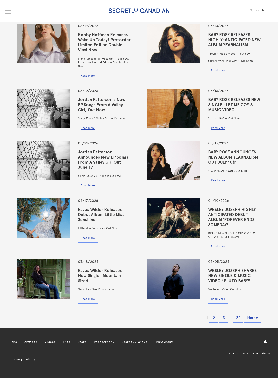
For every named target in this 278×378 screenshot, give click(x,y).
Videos (50, 342)
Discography (104, 342)
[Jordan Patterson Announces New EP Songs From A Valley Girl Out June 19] (43, 160)
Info (66, 342)
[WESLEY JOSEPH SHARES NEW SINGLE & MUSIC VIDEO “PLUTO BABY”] (173, 279)
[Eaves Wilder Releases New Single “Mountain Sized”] (43, 279)
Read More (88, 75)
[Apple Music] (265, 341)
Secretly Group (134, 342)
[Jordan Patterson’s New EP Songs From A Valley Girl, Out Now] (43, 108)
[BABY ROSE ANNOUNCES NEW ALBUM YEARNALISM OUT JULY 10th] (173, 160)
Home (13, 342)
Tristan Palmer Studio (255, 353)
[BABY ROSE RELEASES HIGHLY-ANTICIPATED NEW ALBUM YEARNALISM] (173, 43)
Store (82, 342)
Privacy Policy (22, 359)
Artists (30, 342)
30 (238, 317)
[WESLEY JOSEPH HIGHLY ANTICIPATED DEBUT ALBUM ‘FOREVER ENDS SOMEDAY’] (173, 218)
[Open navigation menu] (8, 11)
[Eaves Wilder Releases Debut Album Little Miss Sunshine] (43, 218)
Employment (163, 342)
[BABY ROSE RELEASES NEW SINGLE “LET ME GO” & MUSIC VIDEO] (173, 108)
